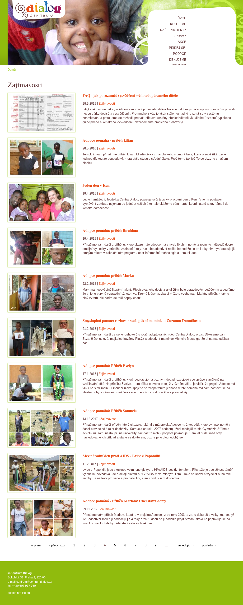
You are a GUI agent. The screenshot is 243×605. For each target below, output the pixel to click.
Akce (182, 42)
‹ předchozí (57, 545)
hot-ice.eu (23, 592)
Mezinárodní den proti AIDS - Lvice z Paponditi (121, 455)
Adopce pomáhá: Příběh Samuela (110, 410)
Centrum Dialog (39, 10)
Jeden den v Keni (96, 185)
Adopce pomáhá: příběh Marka (108, 275)
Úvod (182, 18)
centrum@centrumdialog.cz (34, 581)
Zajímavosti (107, 103)
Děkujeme (177, 59)
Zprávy (180, 36)
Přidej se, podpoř (177, 51)
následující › (185, 545)
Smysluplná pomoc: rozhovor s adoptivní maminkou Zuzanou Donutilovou (142, 320)
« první (36, 545)
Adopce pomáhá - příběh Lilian (108, 140)
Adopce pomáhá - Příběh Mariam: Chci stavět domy (124, 500)
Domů (12, 69)
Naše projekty (173, 30)
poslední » (209, 545)
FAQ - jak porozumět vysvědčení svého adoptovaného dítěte (130, 95)
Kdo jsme (178, 24)
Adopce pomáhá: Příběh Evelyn (108, 365)
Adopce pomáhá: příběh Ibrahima (110, 230)
